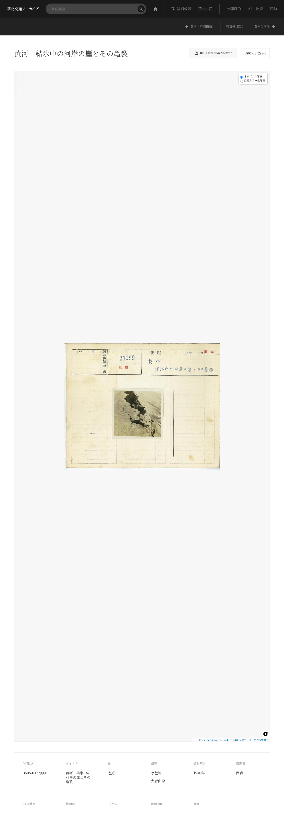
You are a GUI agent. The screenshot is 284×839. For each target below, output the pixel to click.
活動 (273, 8)
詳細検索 (184, 8)
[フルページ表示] (19, 90)
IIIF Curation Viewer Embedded (212, 740)
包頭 (111, 772)
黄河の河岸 (262, 26)
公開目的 (234, 8)
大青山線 (158, 780)
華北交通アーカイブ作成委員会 (251, 740)
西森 (239, 772)
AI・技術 (255, 8)
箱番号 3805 (234, 26)
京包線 (156, 772)
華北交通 (205, 8)
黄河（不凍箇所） (202, 26)
